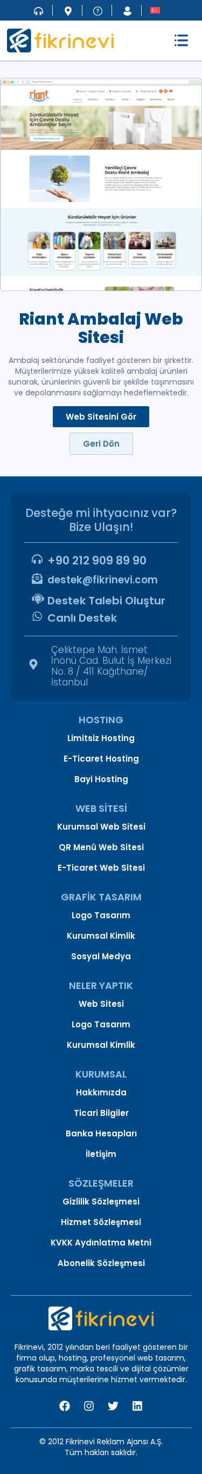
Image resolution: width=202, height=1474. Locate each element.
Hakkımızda (101, 1092)
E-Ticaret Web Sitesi (101, 867)
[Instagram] (89, 1406)
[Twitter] (113, 1406)
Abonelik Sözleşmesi (101, 1263)
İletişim (101, 1154)
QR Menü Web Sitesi (101, 847)
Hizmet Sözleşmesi (101, 1222)
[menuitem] (155, 9)
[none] (155, 9)
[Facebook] (64, 1406)
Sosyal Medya (101, 956)
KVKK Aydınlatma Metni (101, 1242)
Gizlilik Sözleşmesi (101, 1201)
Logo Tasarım (101, 915)
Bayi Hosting (101, 779)
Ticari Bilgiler (101, 1113)
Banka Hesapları (101, 1133)
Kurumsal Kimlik (101, 935)
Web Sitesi (101, 1003)
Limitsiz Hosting (101, 738)
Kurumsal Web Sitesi (101, 826)
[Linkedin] (137, 1406)
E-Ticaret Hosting (101, 758)
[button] (181, 40)
